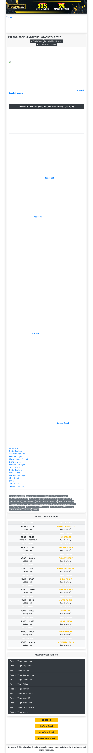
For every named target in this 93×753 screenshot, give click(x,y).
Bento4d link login (17, 464)
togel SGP (36, 509)
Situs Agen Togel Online (17, 507)
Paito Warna (58, 29)
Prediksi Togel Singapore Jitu (19, 504)
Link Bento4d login (17, 475)
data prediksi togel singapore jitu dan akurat (43, 499)
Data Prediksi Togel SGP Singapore (56, 496)
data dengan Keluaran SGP (34, 496)
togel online (27, 509)
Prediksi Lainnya (30, 29)
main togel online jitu (65, 499)
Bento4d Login (15, 456)
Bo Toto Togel (46, 726)
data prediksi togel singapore (19, 499)
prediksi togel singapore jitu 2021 (40, 504)
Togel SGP (50, 178)
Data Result (45, 29)
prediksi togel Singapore (66, 501)
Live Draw (70, 29)
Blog (80, 29)
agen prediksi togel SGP (17, 496)
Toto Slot (35, 333)
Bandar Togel (15, 473)
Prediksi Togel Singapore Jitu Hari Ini (63, 504)
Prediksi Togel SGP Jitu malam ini (46, 501)
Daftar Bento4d (15, 451)
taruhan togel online (16, 509)
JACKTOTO (14, 483)
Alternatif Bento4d (17, 454)
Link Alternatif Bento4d (19, 459)
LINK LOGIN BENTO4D (46, 738)
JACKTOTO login (16, 486)
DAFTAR (13, 23)
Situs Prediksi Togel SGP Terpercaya (62, 507)
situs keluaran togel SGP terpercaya (37, 507)
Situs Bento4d (15, 467)
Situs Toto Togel (46, 732)
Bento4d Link (15, 462)
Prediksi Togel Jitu (28, 501)
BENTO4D (13, 448)
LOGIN (24, 23)
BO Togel (13, 481)
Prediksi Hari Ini (14, 29)
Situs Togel (14, 478)
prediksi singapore (15, 501)
